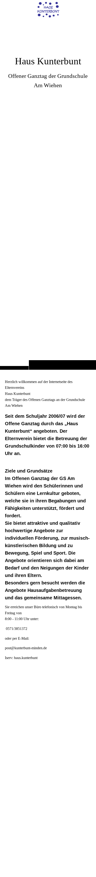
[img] (48, 10)
